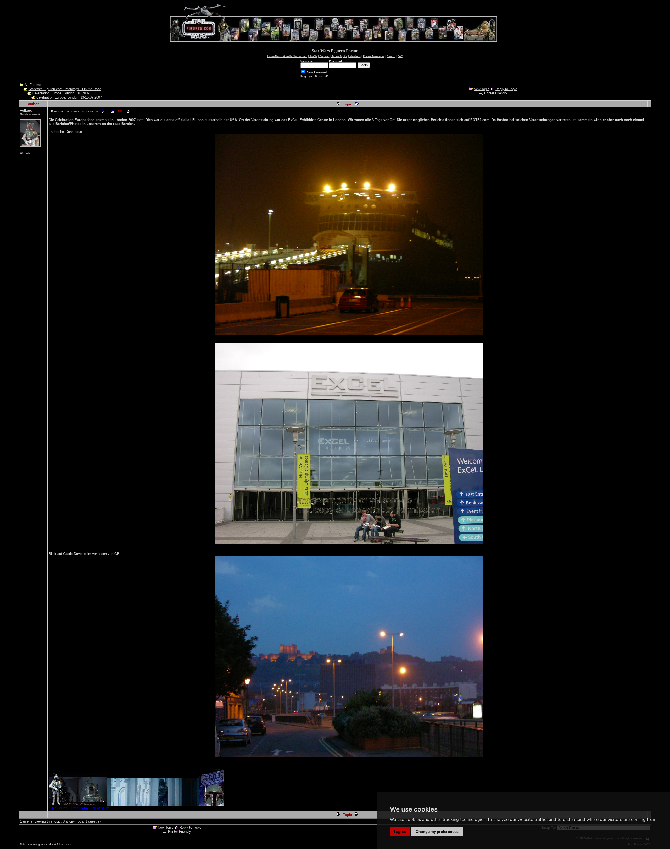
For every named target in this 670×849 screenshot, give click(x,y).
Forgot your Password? (314, 76)
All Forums (33, 85)
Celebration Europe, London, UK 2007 (61, 93)
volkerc (26, 110)
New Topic (481, 89)
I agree (400, 831)
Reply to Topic (506, 89)
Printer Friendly (495, 93)
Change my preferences (437, 831)
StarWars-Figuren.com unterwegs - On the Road (65, 89)
